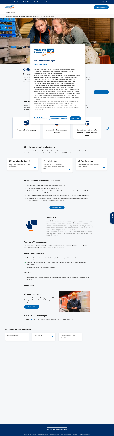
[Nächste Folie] (107, 128)
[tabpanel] (26, 127)
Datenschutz (33, 434)
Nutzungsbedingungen (43, 434)
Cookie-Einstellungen (40, 118)
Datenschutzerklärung (40, 64)
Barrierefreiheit (67, 434)
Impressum (26, 434)
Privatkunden (9, 2)
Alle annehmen (75, 118)
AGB (62, 434)
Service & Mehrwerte (47, 2)
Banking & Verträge (27, 2)
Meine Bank (37, 2)
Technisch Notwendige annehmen (58, 118)
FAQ (32, 319)
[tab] (7, 12)
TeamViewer (76, 434)
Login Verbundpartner (85, 434)
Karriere (56, 2)
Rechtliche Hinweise (54, 434)
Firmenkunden (17, 2)
